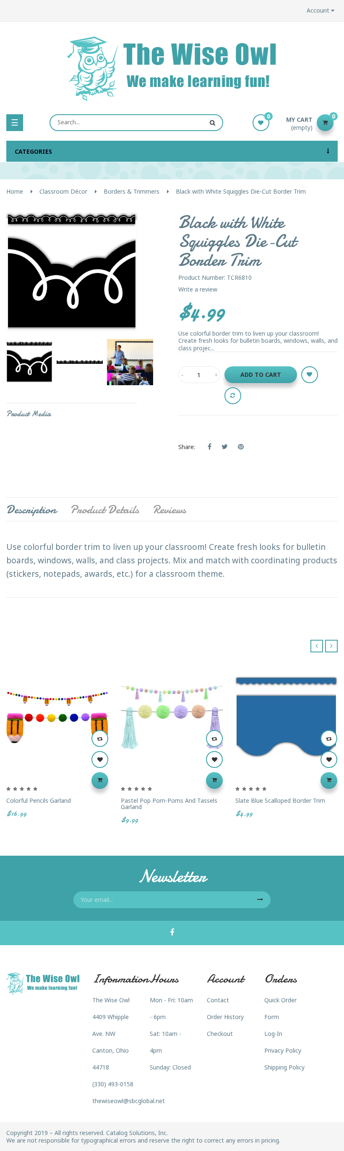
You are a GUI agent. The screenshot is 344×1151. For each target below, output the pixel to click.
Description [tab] (31, 510)
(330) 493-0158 (112, 1084)
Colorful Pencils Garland (38, 800)
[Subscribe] (260, 899)
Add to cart (260, 374)
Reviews (169, 510)
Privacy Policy (282, 1050)
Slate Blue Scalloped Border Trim (280, 800)
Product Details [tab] (104, 510)
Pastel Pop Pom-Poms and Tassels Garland (169, 803)
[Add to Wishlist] (309, 374)
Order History (225, 1017)
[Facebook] (172, 933)
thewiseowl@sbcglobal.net (128, 1101)
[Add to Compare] (232, 395)
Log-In (273, 1034)
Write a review (197, 289)
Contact (218, 1000)
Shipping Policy (284, 1067)
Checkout (220, 1034)
